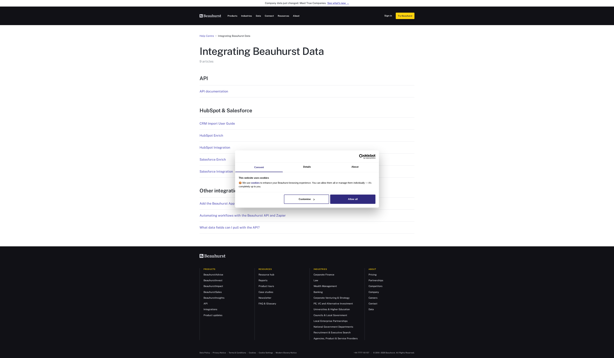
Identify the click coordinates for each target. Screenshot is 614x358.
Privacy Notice (219, 353)
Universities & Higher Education (332, 309)
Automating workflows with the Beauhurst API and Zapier (243, 215)
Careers (373, 297)
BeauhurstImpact (213, 286)
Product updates (213, 315)
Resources (283, 16)
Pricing (373, 274)
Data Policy (205, 353)
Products (232, 16)
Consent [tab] (259, 167)
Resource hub (266, 274)
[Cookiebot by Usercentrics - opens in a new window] (361, 156)
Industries (246, 16)
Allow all (353, 199)
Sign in (388, 15)
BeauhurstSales (213, 292)
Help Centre (207, 35)
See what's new (338, 3)
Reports (263, 280)
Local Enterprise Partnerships (331, 321)
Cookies (252, 353)
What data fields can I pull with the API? (230, 227)
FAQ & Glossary (267, 303)
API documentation (214, 91)
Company (374, 292)
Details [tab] (307, 166)
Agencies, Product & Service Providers (336, 338)
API (206, 303)
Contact (373, 303)
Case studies (266, 292)
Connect (269, 16)
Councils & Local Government (330, 315)
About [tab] (354, 166)
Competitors (375, 286)
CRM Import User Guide (217, 123)
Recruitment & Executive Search (332, 332)
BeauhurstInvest (213, 280)
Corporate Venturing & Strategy (332, 297)
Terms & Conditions (237, 353)
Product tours (266, 286)
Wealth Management (325, 286)
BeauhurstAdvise (213, 274)
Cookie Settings (266, 353)
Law (316, 280)
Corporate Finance (324, 274)
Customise (305, 199)
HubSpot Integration (215, 147)
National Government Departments (333, 326)
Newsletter (265, 297)
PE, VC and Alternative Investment (333, 303)
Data (258, 16)
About (296, 16)
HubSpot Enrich (211, 135)
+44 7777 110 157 (361, 353)
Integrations (210, 309)
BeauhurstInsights (214, 297)
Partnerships (376, 280)
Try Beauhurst (405, 16)
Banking (318, 292)
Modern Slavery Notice (286, 353)
